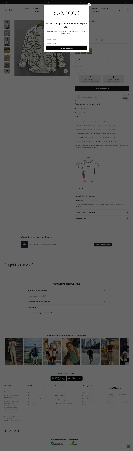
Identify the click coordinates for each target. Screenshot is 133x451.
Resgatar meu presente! (66, 48)
